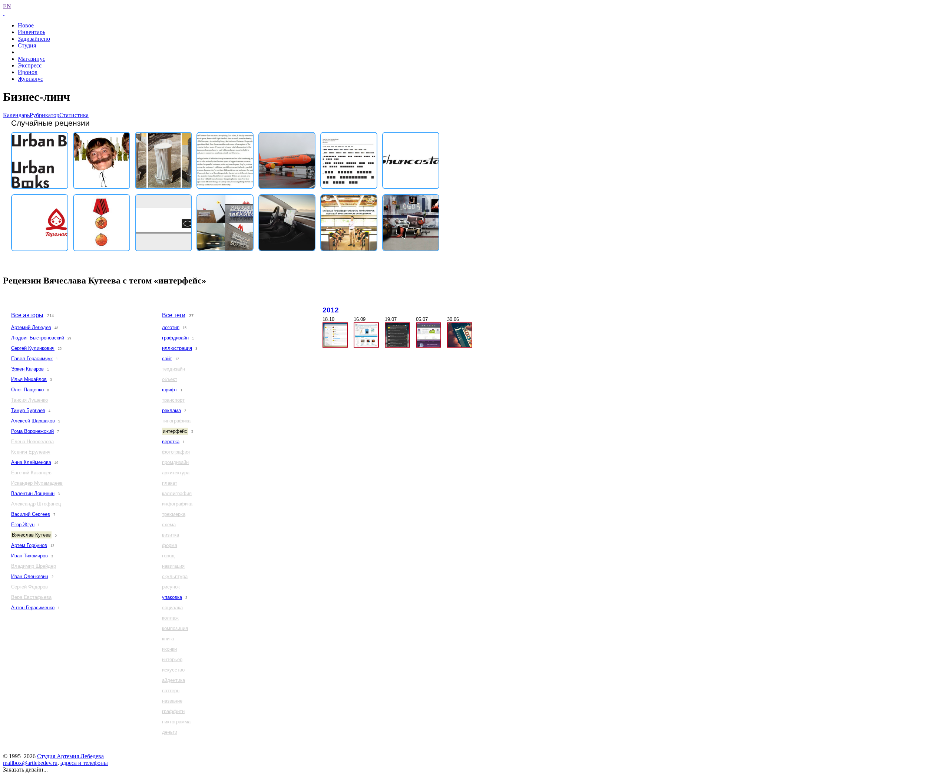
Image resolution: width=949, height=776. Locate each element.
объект (169, 379)
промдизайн (175, 462)
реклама (171, 410)
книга (168, 638)
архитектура (175, 472)
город (168, 555)
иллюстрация (177, 348)
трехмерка (173, 514)
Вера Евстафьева (31, 597)
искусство (173, 670)
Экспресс (30, 65)
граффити (173, 711)
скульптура (175, 576)
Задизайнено (34, 39)
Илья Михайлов (29, 379)
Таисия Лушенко (29, 400)
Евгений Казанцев (31, 472)
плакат (169, 483)
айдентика (173, 680)
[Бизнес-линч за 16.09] (366, 335)
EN (7, 6)
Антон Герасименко (32, 607)
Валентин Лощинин (32, 493)
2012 (331, 310)
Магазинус (31, 59)
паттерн (170, 690)
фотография (176, 452)
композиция (175, 628)
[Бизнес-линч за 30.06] (459, 335)
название (172, 701)
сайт (167, 358)
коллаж (170, 618)
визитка (170, 535)
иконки (169, 649)
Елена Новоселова (32, 441)
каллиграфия (177, 493)
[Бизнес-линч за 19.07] (397, 335)
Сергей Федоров (29, 587)
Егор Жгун (22, 524)
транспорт (173, 400)
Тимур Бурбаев (28, 410)
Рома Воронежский (32, 431)
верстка (170, 441)
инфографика (177, 504)
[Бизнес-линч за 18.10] (335, 335)
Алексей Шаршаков (33, 421)
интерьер (172, 659)
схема (169, 524)
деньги (169, 732)
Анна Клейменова (31, 462)
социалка (172, 607)
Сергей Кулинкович (32, 348)
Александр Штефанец (36, 504)
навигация (173, 566)
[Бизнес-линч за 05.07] (428, 335)
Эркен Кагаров (27, 369)
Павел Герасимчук (32, 358)
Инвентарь (31, 32)
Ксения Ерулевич (30, 452)
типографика (176, 421)
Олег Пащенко (27, 389)
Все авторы (27, 315)
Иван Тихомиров (29, 555)
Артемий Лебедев (31, 327)
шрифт (169, 389)
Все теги (173, 315)
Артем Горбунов (29, 545)
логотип (170, 327)
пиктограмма (176, 721)
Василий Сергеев (30, 514)
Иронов (27, 72)
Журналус (30, 79)
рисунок (171, 587)
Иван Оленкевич (29, 576)
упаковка (172, 597)
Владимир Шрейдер (33, 566)
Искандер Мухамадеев (37, 483)
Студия (27, 45)
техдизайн (173, 369)
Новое (26, 25)
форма (169, 545)
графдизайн (175, 338)
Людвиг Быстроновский (37, 338)
